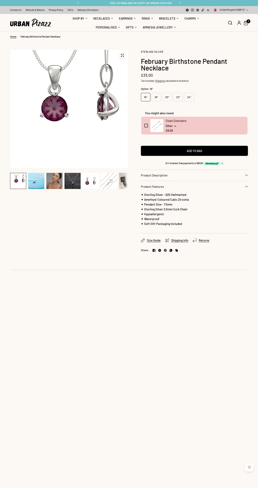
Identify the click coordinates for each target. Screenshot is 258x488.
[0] (245, 23)
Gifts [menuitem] (130, 27)
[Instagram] (192, 10)
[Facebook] (154, 250)
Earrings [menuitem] (126, 18)
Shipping (160, 80)
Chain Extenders (176, 121)
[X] (187, 10)
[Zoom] (122, 55)
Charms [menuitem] (190, 18)
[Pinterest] (197, 10)
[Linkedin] (208, 10)
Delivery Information (88, 9)
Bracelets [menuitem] (167, 18)
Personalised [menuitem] (106, 27)
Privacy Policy (56, 9)
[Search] (230, 23)
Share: (145, 250)
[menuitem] (17, 10)
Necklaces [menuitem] (101, 18)
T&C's (70, 9)
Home (13, 36)
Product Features (152, 186)
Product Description (154, 175)
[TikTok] (203, 10)
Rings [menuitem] (146, 18)
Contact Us (16, 9)
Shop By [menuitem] (78, 18)
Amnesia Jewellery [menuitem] (158, 27)
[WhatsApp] (171, 250)
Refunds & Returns (35, 9)
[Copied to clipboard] (176, 250)
